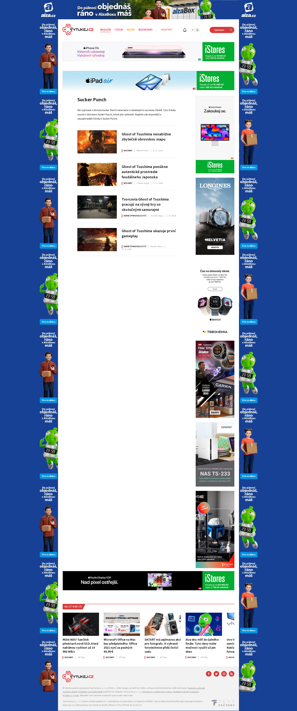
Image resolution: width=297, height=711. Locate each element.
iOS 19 (138, 705)
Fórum (119, 30)
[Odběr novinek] (185, 30)
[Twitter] (216, 674)
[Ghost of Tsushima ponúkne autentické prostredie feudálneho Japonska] (97, 174)
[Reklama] (48, 9)
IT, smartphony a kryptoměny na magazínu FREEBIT (129, 701)
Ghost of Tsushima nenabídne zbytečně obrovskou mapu (146, 137)
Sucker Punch (91, 99)
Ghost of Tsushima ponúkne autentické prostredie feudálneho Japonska (145, 171)
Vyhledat (219, 30)
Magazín (105, 30)
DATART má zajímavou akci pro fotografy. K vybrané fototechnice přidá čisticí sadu (163, 646)
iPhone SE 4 (128, 705)
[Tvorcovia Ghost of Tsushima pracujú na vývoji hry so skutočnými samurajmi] (97, 207)
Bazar (131, 30)
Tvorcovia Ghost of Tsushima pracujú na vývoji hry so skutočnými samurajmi (145, 204)
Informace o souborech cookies (157, 691)
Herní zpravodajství (135, 215)
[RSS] (231, 674)
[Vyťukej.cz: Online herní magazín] (78, 30)
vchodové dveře (99, 705)
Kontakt (167, 30)
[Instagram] (224, 674)
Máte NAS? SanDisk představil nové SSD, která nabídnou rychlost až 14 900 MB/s (80, 646)
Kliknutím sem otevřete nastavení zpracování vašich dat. (106, 695)
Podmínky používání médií (90, 691)
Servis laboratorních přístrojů (169, 701)
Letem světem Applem (92, 701)
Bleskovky (146, 30)
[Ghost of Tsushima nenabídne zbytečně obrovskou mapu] (97, 141)
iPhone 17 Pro (115, 705)
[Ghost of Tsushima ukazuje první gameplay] (97, 239)
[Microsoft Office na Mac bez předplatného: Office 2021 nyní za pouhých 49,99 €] (122, 624)
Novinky (128, 150)
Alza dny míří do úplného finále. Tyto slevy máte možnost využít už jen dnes (202, 646)
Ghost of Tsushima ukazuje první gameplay (149, 233)
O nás (76, 695)
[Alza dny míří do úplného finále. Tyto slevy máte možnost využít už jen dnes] (204, 624)
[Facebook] (208, 674)
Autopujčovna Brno (193, 701)
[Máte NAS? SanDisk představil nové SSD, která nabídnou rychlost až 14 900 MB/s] (81, 624)
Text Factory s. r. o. (98, 688)
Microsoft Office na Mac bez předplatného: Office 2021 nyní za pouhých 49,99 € (120, 646)
